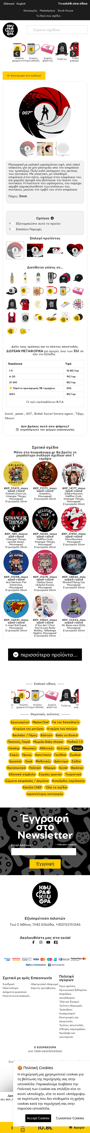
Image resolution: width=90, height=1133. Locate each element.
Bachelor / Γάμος (25, 735)
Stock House (65, 10)
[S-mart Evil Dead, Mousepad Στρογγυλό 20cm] (16, 605)
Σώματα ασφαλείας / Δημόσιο (27, 781)
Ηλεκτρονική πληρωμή (44, 984)
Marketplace (47, 10)
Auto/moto (43, 754)
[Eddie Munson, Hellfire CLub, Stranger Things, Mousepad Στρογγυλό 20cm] (74, 474)
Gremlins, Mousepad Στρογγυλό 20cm (45, 493)
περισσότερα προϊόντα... (48, 654)
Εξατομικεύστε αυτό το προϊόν (38, 223)
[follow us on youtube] (48, 942)
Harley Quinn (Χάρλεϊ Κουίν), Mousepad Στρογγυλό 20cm (45, 583)
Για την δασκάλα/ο (65, 722)
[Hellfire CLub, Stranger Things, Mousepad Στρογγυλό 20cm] (45, 519)
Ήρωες (27, 754)
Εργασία (15, 761)
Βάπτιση (46, 735)
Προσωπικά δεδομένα (73, 990)
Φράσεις (77, 768)
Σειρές (14, 754)
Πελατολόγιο (10, 988)
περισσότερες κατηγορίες (45, 794)
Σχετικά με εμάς (16, 978)
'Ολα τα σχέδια (56, 787)
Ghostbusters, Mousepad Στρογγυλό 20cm (74, 539)
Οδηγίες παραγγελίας (72, 1029)
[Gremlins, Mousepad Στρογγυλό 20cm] (45, 474)
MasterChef (41, 722)
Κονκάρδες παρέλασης (68, 781)
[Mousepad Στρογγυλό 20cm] (15, 250)
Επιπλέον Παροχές (29, 229)
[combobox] (57, 28)
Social (63, 768)
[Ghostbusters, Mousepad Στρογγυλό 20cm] (74, 519)
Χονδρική (8, 984)
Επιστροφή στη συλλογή (25, 75)
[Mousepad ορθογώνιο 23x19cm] (35, 250)
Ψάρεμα (49, 768)
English (21, 3)
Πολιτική (35, 768)
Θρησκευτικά (16, 768)
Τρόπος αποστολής (71, 1025)
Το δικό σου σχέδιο (48, 15)
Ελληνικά (9, 3)
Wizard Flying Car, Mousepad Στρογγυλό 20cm (74, 582)
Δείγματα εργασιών (15, 992)
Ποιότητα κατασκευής (16, 995)
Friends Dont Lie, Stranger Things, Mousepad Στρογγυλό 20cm (16, 495)
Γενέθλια (60, 754)
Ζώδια (76, 761)
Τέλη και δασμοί (69, 1001)
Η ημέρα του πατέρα (62, 728)
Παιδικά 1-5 (75, 741)
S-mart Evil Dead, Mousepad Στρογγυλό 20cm (16, 625)
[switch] (12, 223)
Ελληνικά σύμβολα (22, 774)
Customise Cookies (70, 1118)
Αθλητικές (47, 748)
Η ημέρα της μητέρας (28, 728)
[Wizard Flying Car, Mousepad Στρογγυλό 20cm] (74, 562)
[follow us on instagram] (41, 942)
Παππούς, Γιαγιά (19, 741)
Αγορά (78, 1127)
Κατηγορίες (30, 10)
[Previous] (17, 53)
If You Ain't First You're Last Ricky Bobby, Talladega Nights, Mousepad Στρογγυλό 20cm (45, 628)
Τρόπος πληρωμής (70, 1005)
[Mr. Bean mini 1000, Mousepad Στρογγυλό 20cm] (74, 605)
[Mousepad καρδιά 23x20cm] (75, 250)
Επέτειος (63, 748)
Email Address (22, 845)
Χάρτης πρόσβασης (43, 988)
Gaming (13, 748)
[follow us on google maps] (56, 942)
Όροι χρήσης (67, 986)
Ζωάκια (75, 754)
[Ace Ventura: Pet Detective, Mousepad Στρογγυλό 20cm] (16, 562)
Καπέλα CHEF (32, 787)
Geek (28, 761)
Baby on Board (67, 735)
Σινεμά (77, 748)
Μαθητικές (43, 761)
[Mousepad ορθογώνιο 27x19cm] (55, 250)
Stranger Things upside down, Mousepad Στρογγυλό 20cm (16, 540)
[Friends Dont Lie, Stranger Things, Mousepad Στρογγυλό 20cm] (16, 474)
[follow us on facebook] (33, 942)
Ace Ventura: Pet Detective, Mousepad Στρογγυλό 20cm (16, 583)
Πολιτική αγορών (66, 978)
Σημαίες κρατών (50, 774)
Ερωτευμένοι (20, 722)
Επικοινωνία (41, 978)
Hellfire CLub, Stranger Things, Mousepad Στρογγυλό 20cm (45, 540)
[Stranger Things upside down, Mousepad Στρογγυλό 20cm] (16, 519)
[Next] (73, 53)
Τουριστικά (73, 774)
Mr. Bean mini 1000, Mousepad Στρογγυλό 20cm (74, 625)
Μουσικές (29, 748)
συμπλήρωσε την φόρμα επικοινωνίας (46, 429)
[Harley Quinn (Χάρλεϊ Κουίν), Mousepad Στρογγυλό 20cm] (45, 562)
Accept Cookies (38, 1118)
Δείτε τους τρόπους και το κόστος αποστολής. (45, 346)
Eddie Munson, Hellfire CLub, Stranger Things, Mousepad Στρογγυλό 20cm (73, 496)
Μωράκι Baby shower (48, 741)
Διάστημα (61, 761)
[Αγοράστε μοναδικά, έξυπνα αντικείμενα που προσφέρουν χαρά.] (10, 30)
